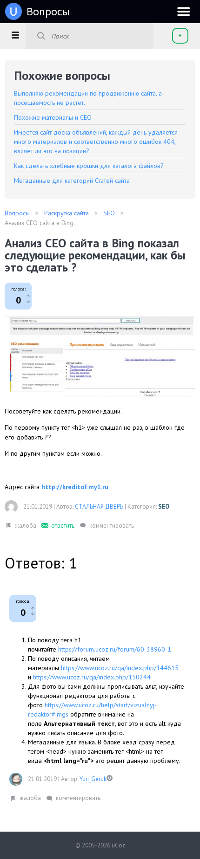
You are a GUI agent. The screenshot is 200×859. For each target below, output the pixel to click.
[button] (15, 34)
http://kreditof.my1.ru (74, 487)
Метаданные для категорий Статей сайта (72, 180)
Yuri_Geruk (93, 779)
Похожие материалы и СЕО (53, 117)
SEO (163, 506)
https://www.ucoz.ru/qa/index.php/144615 (120, 668)
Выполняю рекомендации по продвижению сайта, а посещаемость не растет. (88, 98)
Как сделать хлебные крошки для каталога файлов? (89, 165)
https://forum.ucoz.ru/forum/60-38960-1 (114, 649)
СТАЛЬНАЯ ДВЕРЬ (99, 506)
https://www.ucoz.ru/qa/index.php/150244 (92, 677)
